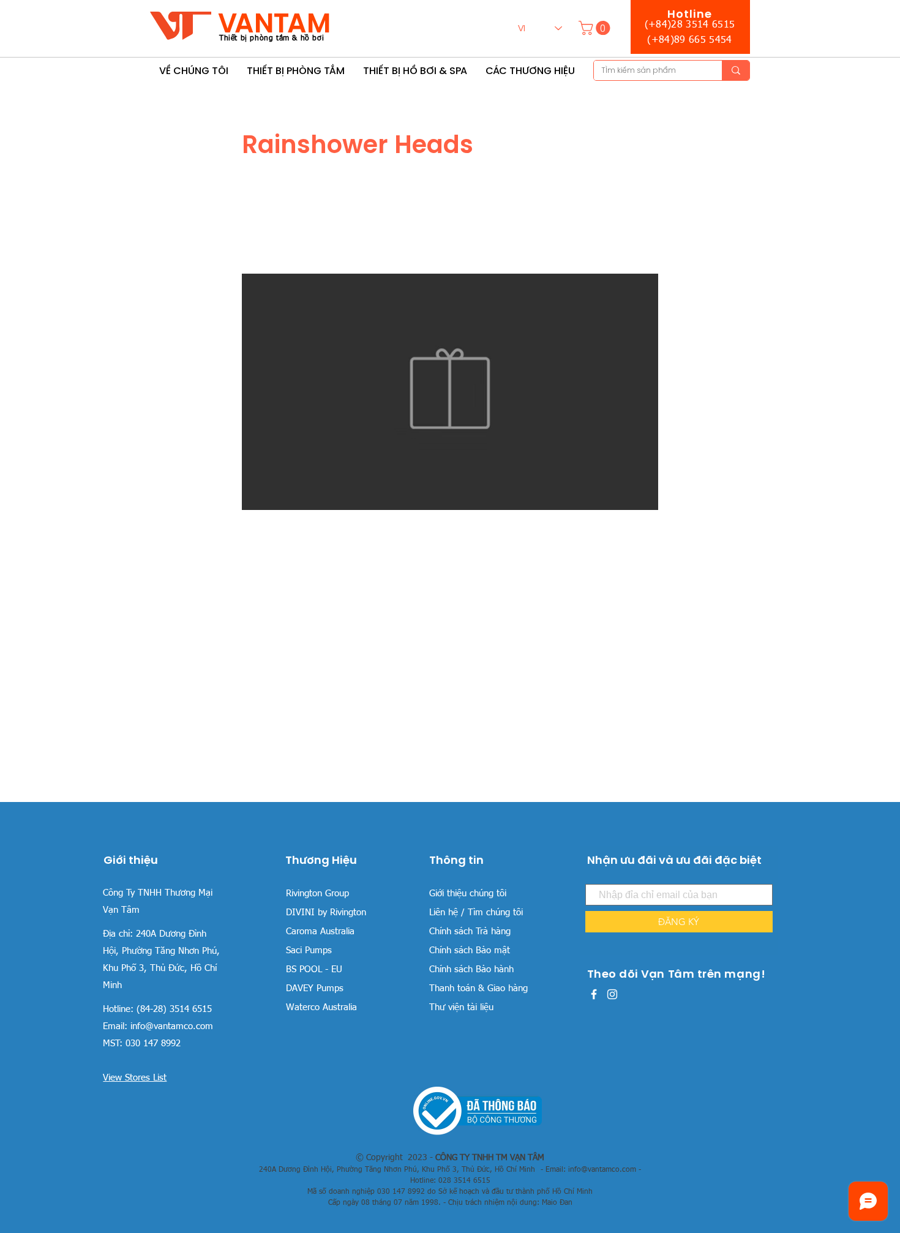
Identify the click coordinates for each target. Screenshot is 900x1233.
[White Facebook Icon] (594, 994)
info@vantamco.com (171, 1026)
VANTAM (274, 23)
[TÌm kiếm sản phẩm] (735, 70)
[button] (596, 28)
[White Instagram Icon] (612, 994)
